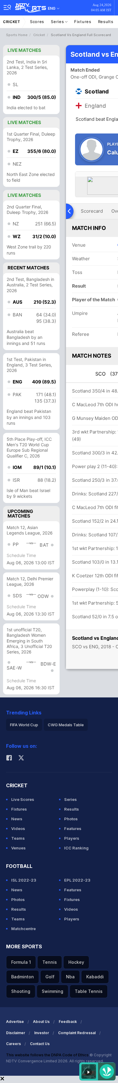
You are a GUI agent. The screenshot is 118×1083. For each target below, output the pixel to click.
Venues (18, 847)
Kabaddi (95, 976)
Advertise (15, 1021)
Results (105, 21)
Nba (70, 976)
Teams (18, 838)
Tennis (49, 962)
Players (71, 838)
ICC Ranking (76, 847)
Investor (41, 1033)
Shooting (20, 991)
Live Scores (22, 799)
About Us (41, 1021)
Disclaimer (15, 1033)
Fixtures (82, 21)
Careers (13, 1043)
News (16, 818)
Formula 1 (21, 962)
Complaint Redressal (77, 1033)
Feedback (68, 1021)
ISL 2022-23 (23, 880)
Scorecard (92, 211)
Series (58, 21)
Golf (49, 976)
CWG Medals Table (66, 724)
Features (72, 828)
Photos (71, 818)
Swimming (52, 991)
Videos (18, 828)
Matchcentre (23, 928)
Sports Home (17, 35)
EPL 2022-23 (77, 880)
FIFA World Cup (24, 724)
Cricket (11, 21)
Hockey (76, 962)
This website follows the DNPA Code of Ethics (48, 1055)
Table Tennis (89, 991)
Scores (37, 21)
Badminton (22, 976)
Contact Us (40, 1043)
